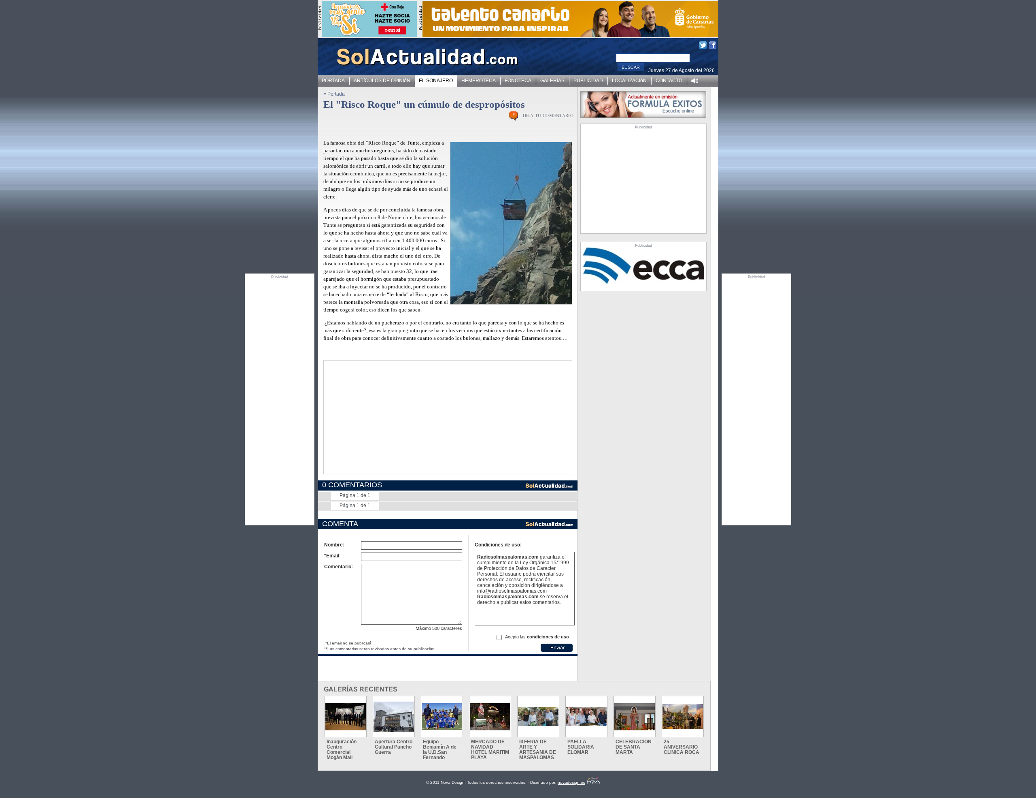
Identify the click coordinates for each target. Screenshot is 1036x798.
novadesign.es (571, 782)
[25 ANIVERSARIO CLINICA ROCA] (682, 717)
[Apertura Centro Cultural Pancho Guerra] (393, 716)
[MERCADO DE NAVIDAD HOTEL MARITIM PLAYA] (490, 717)
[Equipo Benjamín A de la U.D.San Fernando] (442, 716)
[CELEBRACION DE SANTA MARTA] (634, 717)
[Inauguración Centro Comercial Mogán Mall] (345, 717)
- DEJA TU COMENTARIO (546, 115)
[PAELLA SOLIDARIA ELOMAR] (586, 717)
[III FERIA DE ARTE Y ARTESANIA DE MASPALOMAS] (538, 717)
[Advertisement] (279, 400)
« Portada (334, 94)
